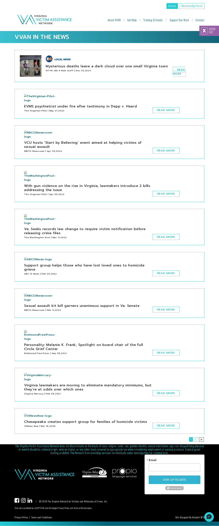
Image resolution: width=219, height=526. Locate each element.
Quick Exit (209, 30)
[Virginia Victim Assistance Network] (44, 20)
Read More (179, 72)
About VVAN (114, 20)
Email (153, 460)
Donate (172, 6)
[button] (209, 517)
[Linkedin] (31, 501)
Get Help (132, 20)
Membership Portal (192, 6)
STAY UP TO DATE (174, 480)
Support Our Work (179, 20)
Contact (200, 20)
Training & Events (153, 20)
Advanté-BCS (198, 517)
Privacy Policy (21, 517)
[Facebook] (18, 501)
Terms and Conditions (41, 517)
